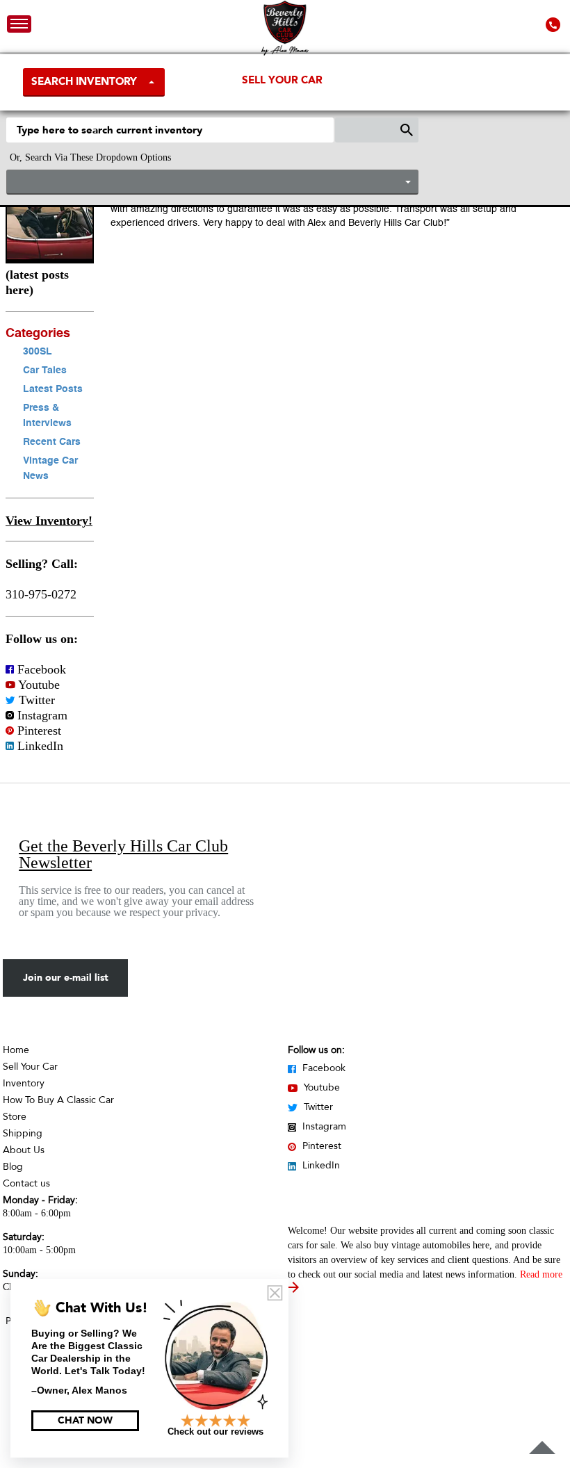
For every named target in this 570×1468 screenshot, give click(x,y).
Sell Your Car (282, 80)
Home (16, 1050)
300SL (37, 352)
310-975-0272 (41, 594)
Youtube (37, 685)
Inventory (23, 1083)
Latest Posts (53, 389)
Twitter (35, 700)
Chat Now (85, 1420)
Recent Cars (52, 442)
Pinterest (37, 730)
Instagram (40, 715)
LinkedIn (38, 746)
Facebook (40, 669)
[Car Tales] (50, 259)
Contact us (26, 1183)
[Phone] (554, 24)
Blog (13, 1166)
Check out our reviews (215, 1431)
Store (14, 1116)
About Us (23, 1150)
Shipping (22, 1133)
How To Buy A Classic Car (58, 1100)
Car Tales (45, 370)
